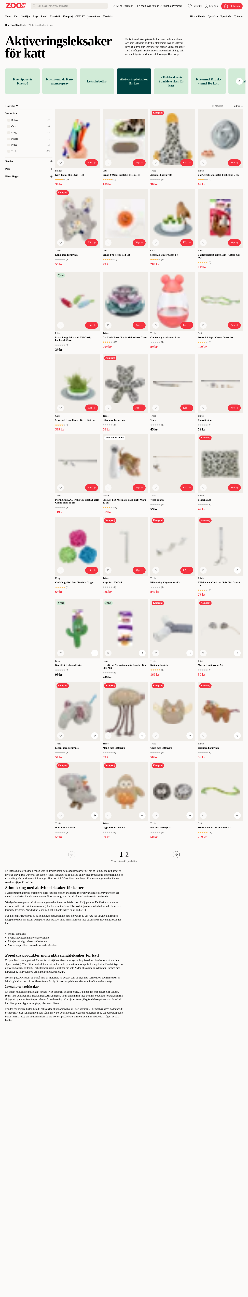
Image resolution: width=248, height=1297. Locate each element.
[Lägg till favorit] (60, 162)
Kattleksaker (21, 25)
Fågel (35, 16)
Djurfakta (213, 16)
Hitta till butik (197, 16)
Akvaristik (55, 16)
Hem (7, 25)
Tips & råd (226, 16)
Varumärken (94, 16)
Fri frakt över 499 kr (148, 6)
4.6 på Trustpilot (124, 6)
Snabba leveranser (172, 6)
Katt (16, 16)
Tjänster (238, 16)
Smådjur (25, 16)
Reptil (44, 16)
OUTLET (80, 16)
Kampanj (68, 16)
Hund (8, 16)
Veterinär (108, 16)
